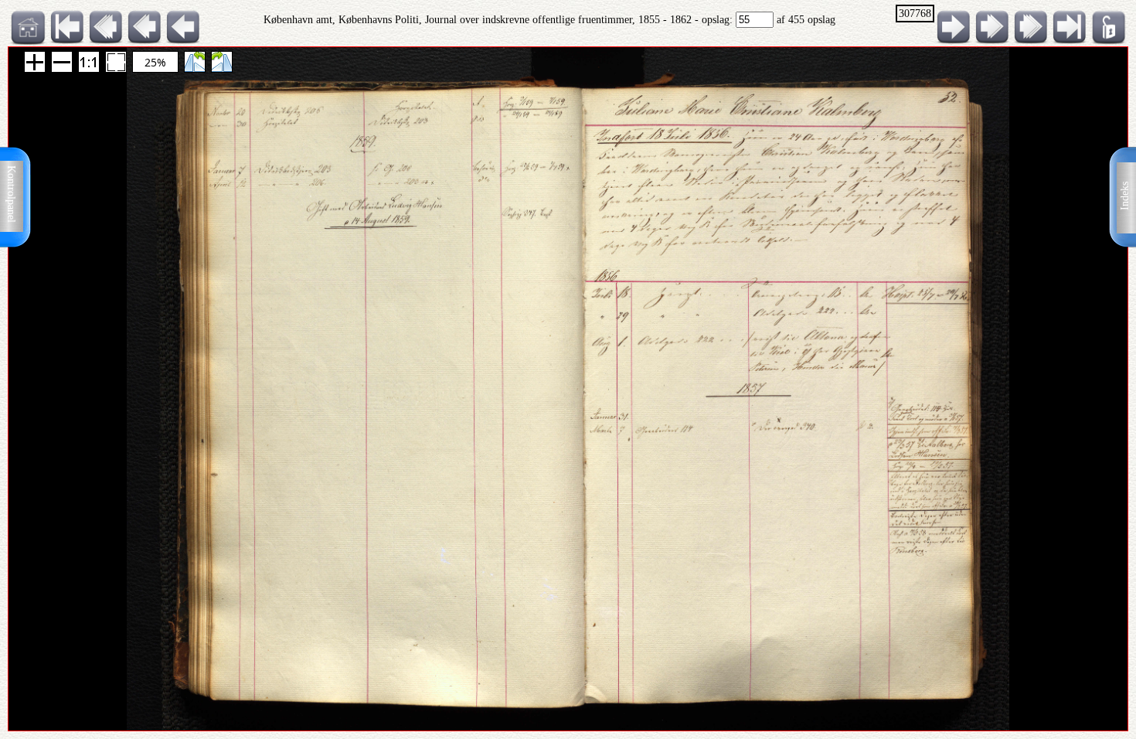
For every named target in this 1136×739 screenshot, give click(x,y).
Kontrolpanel (11, 194)
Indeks (1125, 196)
